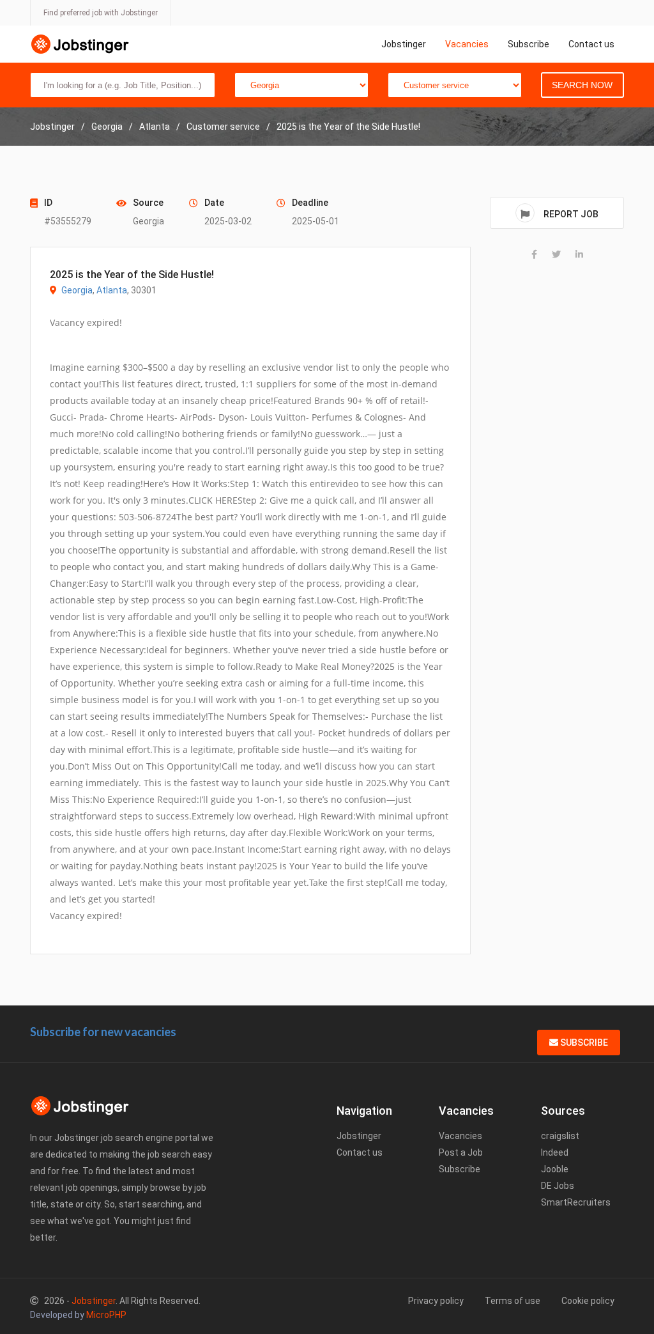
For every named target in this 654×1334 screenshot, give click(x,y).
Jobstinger (403, 44)
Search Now (582, 85)
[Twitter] (556, 254)
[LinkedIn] (579, 254)
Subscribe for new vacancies (103, 1032)
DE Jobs (557, 1186)
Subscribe (528, 44)
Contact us (591, 44)
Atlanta (111, 290)
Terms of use (512, 1301)
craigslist (560, 1136)
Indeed (554, 1152)
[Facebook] (534, 254)
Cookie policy (587, 1301)
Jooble (554, 1169)
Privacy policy (436, 1301)
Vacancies (467, 44)
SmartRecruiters (576, 1202)
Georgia (77, 290)
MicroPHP (106, 1315)
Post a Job (461, 1152)
